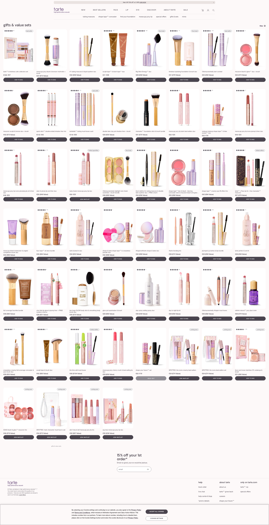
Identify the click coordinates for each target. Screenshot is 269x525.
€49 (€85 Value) (108, 195)
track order (202, 487)
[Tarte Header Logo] (62, 10)
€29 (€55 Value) (108, 135)
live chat (201, 492)
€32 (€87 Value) (75, 433)
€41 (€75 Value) (141, 135)
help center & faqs (205, 496)
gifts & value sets (56, 446)
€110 (38, 135)
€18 (206, 135)
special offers (161, 17)
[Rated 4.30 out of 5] (8, 269)
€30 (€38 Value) (108, 433)
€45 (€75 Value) (75, 315)
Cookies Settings (156, 518)
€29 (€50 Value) (174, 314)
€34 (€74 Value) (174, 373)
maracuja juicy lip (145, 17)
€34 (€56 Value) (141, 195)
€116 (71, 135)
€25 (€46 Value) (42, 194)
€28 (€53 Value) (9, 374)
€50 (75, 135)
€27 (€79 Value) (241, 195)
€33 (137, 373)
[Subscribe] (147, 469)
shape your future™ (226, 501)
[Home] (15, 483)
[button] (115, 10)
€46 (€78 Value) (9, 433)
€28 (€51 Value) (42, 315)
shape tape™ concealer (107, 17)
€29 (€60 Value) (108, 314)
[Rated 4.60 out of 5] (141, 31)
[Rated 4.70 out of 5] (240, 31)
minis (184, 17)
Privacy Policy (136, 510)
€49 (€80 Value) (9, 314)
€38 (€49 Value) (141, 314)
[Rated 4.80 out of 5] (108, 31)
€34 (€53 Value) (75, 254)
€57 (9, 75)
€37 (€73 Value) (42, 76)
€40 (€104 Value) (76, 373)
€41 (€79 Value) (174, 75)
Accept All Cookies (157, 511)
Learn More (22, 494)
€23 (240, 135)
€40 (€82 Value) (208, 314)
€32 (203, 135)
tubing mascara (89, 17)
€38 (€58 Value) (241, 254)
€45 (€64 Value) (42, 254)
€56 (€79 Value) (241, 314)
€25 (173, 135)
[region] (134, 514)
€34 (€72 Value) (42, 433)
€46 (236, 135)
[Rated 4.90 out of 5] (8, 31)
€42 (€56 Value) (75, 75)
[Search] (213, 11)
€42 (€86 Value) (108, 255)
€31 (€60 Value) (241, 374)
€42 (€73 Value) (241, 75)
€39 (107, 75)
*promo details (203, 501)
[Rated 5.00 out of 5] (240, 90)
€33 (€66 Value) (9, 255)
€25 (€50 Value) (208, 75)
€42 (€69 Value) (141, 254)
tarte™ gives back (226, 492)
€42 (42, 135)
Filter (261, 26)
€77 (104, 75)
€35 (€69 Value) (174, 195)
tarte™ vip (244, 487)
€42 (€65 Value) (42, 373)
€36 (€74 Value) (174, 254)
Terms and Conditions (82, 512)
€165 (5, 75)
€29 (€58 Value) (141, 75)
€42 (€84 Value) (208, 194)
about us (222, 487)
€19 (140, 373)
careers (222, 496)
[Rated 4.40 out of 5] (174, 31)
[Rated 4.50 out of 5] (41, 329)
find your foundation (127, 17)
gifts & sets (174, 17)
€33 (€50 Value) (208, 254)
